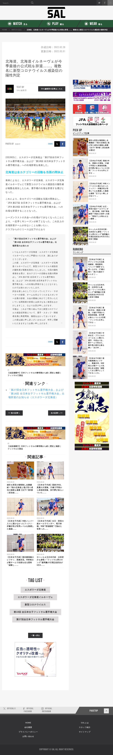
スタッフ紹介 (85, 727)
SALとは (85, 723)
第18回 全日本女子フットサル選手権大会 (35, 612)
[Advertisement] (92, 61)
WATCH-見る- (17, 30)
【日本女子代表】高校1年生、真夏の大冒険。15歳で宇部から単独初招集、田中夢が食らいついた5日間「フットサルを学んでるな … (96, 315)
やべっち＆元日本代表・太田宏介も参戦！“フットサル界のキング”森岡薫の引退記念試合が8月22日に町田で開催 (99, 234)
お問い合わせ (28, 736)
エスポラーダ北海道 (35, 590)
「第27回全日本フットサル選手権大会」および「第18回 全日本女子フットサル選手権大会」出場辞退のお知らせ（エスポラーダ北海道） (36, 393)
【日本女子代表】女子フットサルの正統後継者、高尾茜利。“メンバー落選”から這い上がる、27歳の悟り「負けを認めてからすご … (96, 266)
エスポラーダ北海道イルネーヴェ (35, 597)
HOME (4, 30)
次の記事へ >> (57, 413)
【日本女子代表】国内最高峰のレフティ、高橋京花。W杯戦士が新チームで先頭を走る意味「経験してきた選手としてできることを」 (96, 365)
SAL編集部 (22, 90)
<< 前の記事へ (14, 413)
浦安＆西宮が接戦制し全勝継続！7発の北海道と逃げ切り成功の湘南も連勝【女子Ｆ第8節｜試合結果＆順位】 (99, 145)
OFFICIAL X (11, 709)
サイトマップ (85, 732)
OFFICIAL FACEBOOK (28, 710)
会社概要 (28, 727)
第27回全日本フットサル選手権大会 (35, 619)
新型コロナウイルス (35, 604)
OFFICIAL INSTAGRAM (47, 710)
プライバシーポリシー (28, 732)
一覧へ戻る (35, 635)
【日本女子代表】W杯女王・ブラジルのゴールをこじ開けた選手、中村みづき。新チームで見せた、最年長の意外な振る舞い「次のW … (96, 340)
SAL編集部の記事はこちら (52, 89)
